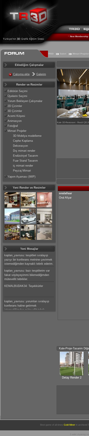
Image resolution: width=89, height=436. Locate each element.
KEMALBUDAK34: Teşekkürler (23, 286)
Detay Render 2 (71, 377)
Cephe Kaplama (23, 140)
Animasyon (15, 121)
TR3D (51, 54)
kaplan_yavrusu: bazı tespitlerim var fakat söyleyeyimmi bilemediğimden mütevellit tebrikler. (27, 275)
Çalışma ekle (21, 74)
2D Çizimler (15, 106)
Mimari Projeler (17, 130)
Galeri (63, 54)
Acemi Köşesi (16, 116)
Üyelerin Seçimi (17, 96)
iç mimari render (23, 165)
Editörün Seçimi (17, 91)
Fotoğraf (13, 125)
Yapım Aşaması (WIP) (21, 176)
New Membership (79, 36)
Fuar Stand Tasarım (25, 160)
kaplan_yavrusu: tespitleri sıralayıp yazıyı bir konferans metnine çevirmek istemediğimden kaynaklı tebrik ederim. (28, 259)
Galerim (41, 74)
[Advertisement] (73, 399)
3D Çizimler (15, 111)
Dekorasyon (20, 145)
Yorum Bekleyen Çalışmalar (25, 101)
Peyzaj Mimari (22, 170)
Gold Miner (69, 424)
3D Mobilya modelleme (27, 135)
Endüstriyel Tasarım (25, 155)
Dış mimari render (24, 150)
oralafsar (65, 193)
